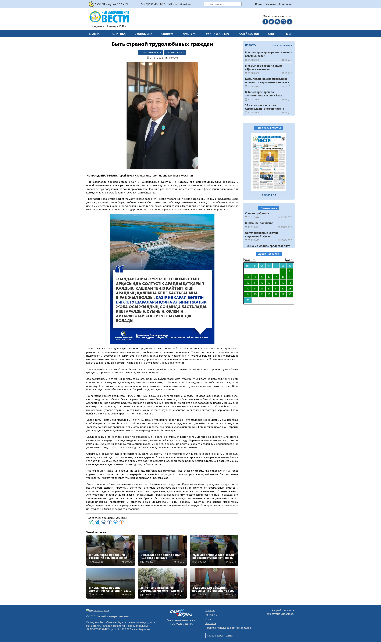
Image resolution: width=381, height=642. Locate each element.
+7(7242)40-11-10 (154, 4)
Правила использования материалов (228, 627)
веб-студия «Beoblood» (281, 614)
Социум (167, 34)
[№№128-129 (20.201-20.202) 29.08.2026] (268, 162)
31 (247, 300)
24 (247, 294)
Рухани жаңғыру (217, 34)
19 (261, 288)
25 (255, 294)
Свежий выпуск (175, 52)
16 (289, 282)
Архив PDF (269, 195)
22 (282, 288)
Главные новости (150, 52)
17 (247, 288)
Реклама (270, 4)
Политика (118, 34)
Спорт (272, 34)
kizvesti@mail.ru (181, 4)
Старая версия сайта (220, 635)
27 (268, 294)
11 (255, 282)
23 (289, 288)
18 (255, 288)
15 (282, 282)
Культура (189, 34)
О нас (258, 4)
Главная (95, 34)
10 (247, 282)
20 (268, 288)
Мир (289, 34)
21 (276, 288)
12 (261, 282)
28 (276, 294)
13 (268, 282)
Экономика (143, 34)
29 (282, 294)
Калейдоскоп (249, 34)
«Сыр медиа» (184, 623)
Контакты (285, 4)
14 (276, 282)
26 (261, 294)
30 (289, 294)
